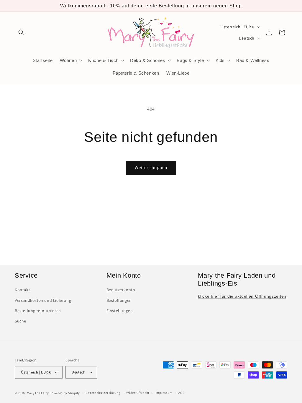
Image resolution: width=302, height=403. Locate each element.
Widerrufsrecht (138, 393)
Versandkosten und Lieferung (43, 300)
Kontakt (22, 289)
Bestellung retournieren (38, 310)
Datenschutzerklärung (103, 393)
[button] (21, 32)
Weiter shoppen (151, 167)
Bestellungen (119, 300)
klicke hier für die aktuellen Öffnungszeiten (242, 296)
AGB (181, 393)
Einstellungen (119, 310)
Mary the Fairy (38, 393)
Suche (20, 321)
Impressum (164, 393)
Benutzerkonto (120, 289)
